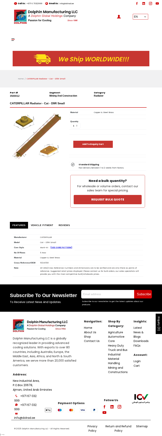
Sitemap (142, 426)
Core (111, 341)
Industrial (114, 354)
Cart (137, 366)
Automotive (116, 337)
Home (21, 78)
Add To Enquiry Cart (93, 144)
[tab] (19, 225)
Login (137, 361)
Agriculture (115, 332)
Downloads (141, 341)
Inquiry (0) (159, 324)
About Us (90, 332)
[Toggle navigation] (13, 39)
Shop (87, 337)
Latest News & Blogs (139, 332)
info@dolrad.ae (66, 3)
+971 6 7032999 (34, 3)
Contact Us (92, 341)
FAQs (137, 346)
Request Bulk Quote (107, 199)
